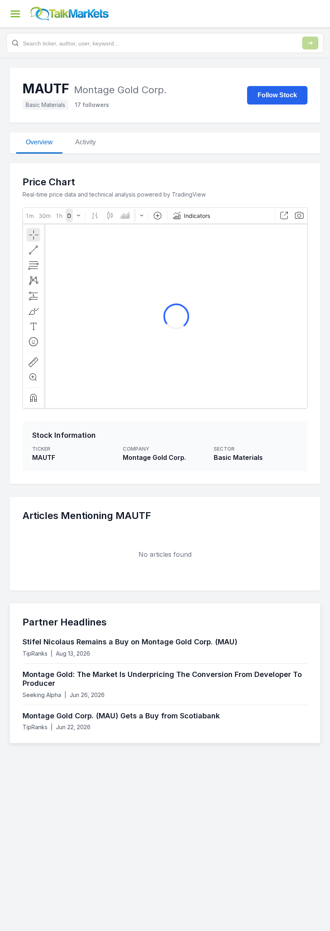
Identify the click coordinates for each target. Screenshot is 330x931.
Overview (39, 142)
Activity (85, 142)
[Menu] (15, 14)
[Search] (310, 43)
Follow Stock (277, 95)
